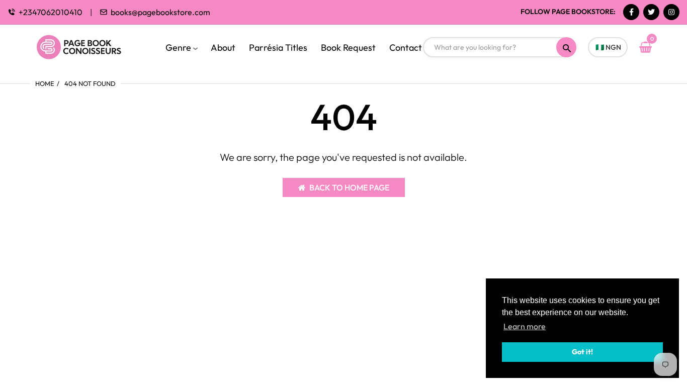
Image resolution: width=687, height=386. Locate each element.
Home (44, 83)
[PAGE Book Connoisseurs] (89, 46)
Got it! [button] (582, 351)
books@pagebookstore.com (160, 12)
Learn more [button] (524, 326)
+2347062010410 (50, 12)
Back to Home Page (349, 187)
